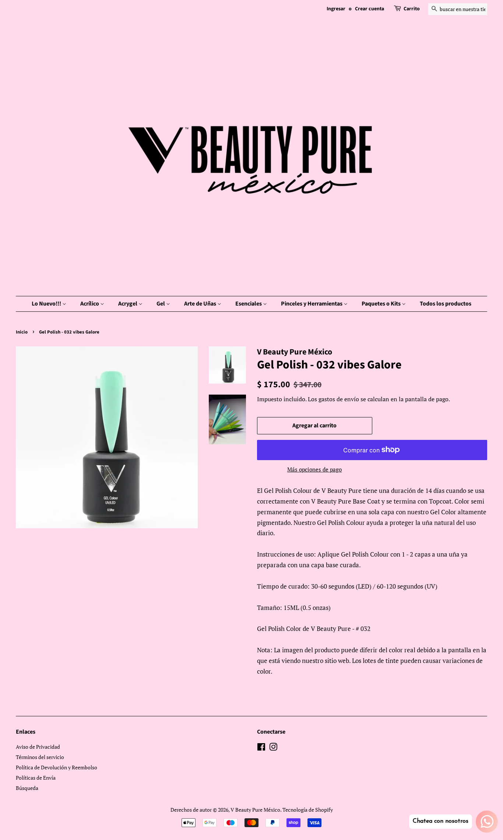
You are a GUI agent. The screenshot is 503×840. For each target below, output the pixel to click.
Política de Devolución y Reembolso (56, 767)
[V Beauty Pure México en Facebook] (261, 748)
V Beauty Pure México (255, 809)
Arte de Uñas (200, 304)
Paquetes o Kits (382, 304)
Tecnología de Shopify (307, 809)
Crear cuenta (369, 9)
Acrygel (128, 304)
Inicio (22, 332)
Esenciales (249, 304)
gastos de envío (339, 399)
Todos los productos (445, 304)
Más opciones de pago (314, 469)
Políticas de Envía (36, 777)
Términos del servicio (40, 756)
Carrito (412, 9)
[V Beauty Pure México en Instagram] (273, 748)
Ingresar (336, 9)
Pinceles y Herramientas (312, 304)
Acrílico (90, 304)
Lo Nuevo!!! (47, 304)
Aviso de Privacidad (38, 746)
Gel (161, 304)
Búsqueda (27, 787)
